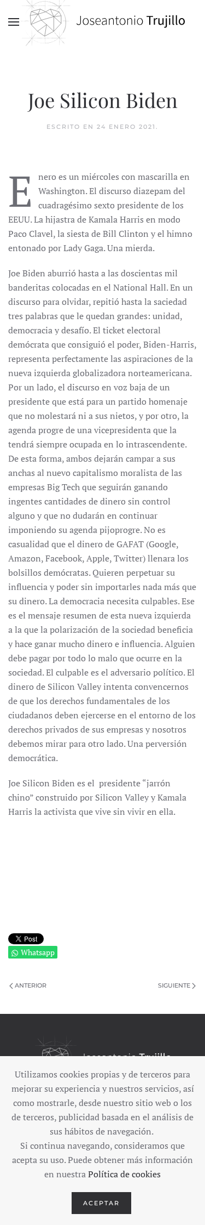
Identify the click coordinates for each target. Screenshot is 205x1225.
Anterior (30, 985)
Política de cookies (124, 1174)
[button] (13, 22)
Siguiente (174, 985)
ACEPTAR (101, 1203)
